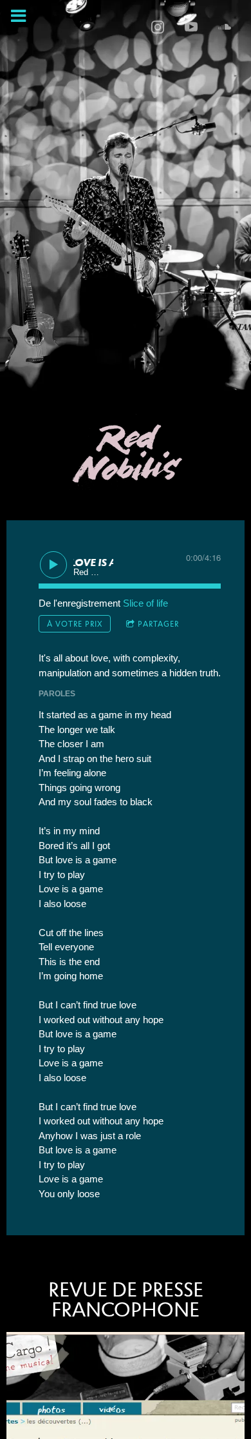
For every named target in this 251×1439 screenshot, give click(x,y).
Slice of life (145, 603)
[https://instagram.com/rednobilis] (157, 27)
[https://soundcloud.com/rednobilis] (224, 27)
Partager (158, 623)
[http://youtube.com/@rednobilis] (191, 27)
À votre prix (74, 623)
